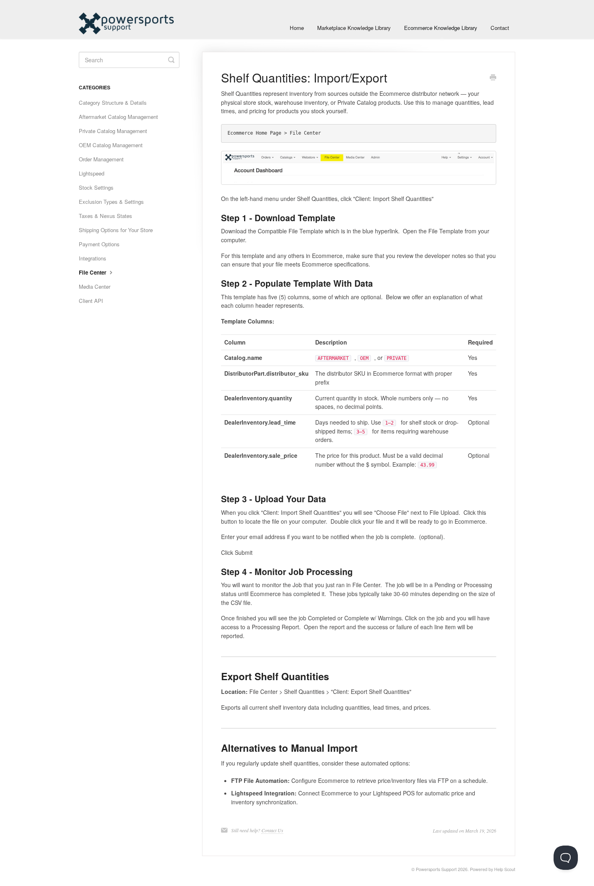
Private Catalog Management (113, 131)
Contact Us (272, 830)
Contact (500, 28)
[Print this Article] (493, 78)
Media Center (94, 286)
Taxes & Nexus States (105, 216)
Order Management (101, 159)
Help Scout (504, 869)
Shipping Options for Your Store (116, 230)
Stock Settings (96, 187)
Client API (91, 300)
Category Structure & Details (113, 102)
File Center (93, 272)
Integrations (92, 258)
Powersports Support (436, 869)
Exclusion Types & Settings (111, 201)
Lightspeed (91, 173)
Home (297, 28)
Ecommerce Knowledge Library (440, 28)
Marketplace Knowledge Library (354, 28)
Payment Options (99, 244)
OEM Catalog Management (111, 145)
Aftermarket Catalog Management (118, 117)
